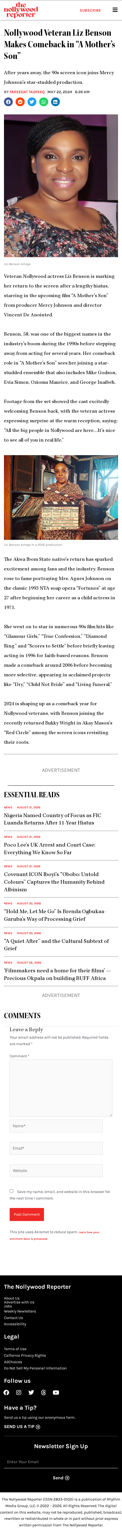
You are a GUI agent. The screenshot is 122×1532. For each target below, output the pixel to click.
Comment (20, 1056)
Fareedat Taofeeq (27, 92)
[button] (8, 101)
